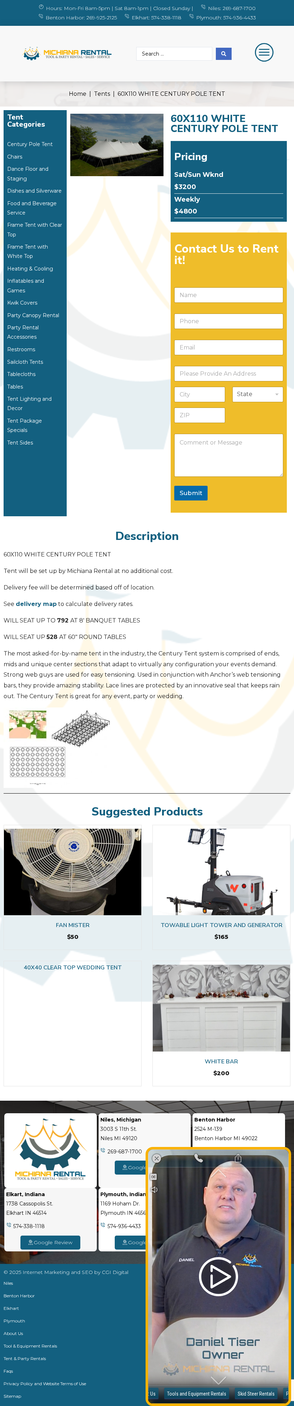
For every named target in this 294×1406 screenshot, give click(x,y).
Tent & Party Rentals (25, 1358)
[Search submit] (224, 54)
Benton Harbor (19, 1295)
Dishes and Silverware (34, 191)
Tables (15, 387)
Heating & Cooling (30, 268)
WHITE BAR (221, 1062)
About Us (13, 1333)
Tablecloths (21, 374)
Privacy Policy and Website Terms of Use (45, 1383)
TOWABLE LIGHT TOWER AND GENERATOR (222, 925)
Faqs (8, 1371)
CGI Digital (115, 1272)
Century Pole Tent (30, 144)
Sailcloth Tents (25, 362)
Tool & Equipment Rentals (30, 1346)
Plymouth (14, 1320)
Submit (191, 493)
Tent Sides (20, 442)
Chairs (14, 157)
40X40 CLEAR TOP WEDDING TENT (73, 968)
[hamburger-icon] (260, 54)
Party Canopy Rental (33, 315)
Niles (8, 1283)
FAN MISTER (73, 925)
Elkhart (11, 1308)
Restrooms (21, 349)
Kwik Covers (22, 303)
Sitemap (12, 1396)
